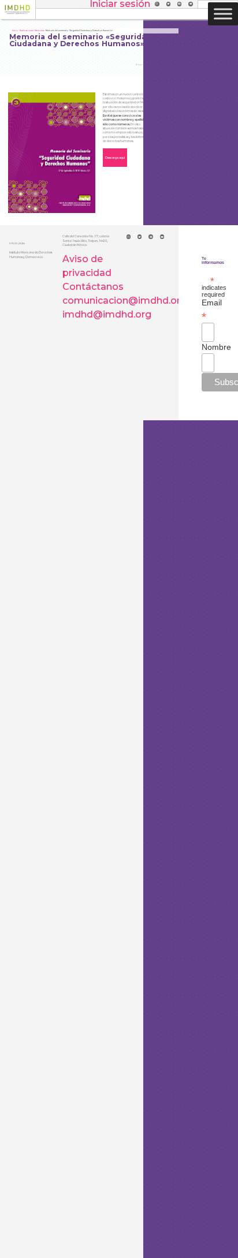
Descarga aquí (115, 157)
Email (208, 309)
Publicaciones (26, 30)
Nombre (208, 347)
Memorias (39, 30)
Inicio (15, 30)
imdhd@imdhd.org (106, 314)
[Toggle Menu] (223, 13)
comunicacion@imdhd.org (124, 300)
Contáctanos (93, 286)
